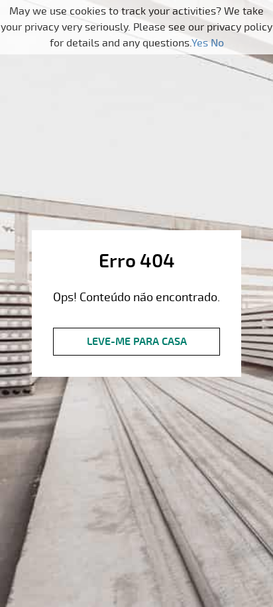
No (217, 43)
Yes (199, 43)
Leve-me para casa (137, 341)
